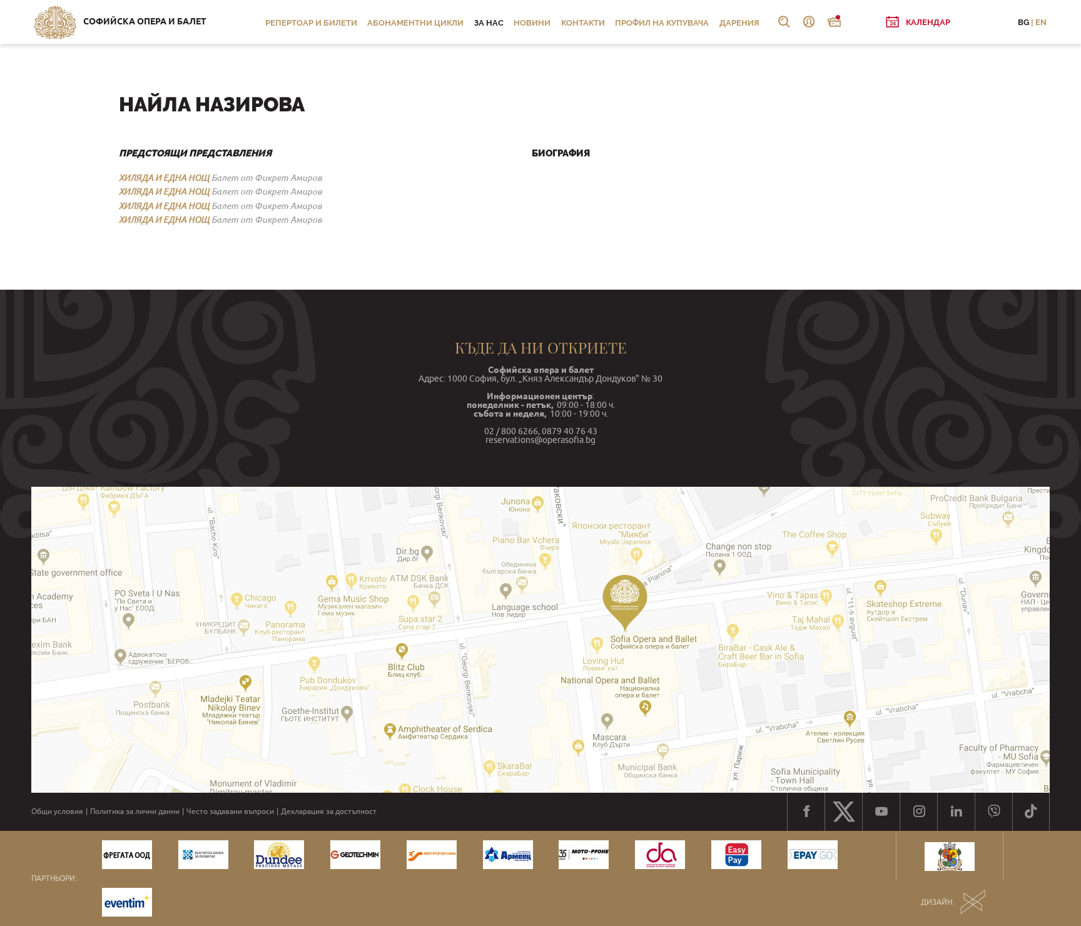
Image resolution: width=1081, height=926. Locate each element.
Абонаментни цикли (415, 23)
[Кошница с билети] (833, 21)
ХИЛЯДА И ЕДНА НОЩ (164, 178)
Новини (532, 23)
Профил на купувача (662, 23)
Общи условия (57, 811)
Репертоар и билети (311, 23)
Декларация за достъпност (329, 811)
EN (1041, 22)
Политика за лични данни (135, 811)
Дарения (739, 23)
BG (1023, 22)
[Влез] (808, 21)
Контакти (583, 23)
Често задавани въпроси (230, 811)
